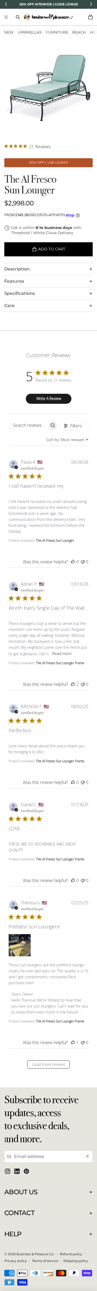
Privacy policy (15, 1261)
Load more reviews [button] (48, 1064)
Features (14, 281)
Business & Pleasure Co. (35, 1254)
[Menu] (6, 17)
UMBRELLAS (30, 32)
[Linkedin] (17, 1171)
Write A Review (48, 398)
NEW (9, 32)
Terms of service (45, 1261)
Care (9, 305)
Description (17, 269)
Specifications (19, 293)
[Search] (18, 17)
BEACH (79, 32)
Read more (62, 653)
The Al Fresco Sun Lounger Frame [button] (60, 663)
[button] (20, 945)
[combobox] (67, 439)
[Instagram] (7, 1171)
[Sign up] (87, 1156)
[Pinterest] (26, 1171)
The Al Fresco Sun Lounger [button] (55, 540)
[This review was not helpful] (83, 562)
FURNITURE (57, 32)
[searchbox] (28, 425)
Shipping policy (75, 1261)
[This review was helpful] (73, 562)
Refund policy (71, 1254)
